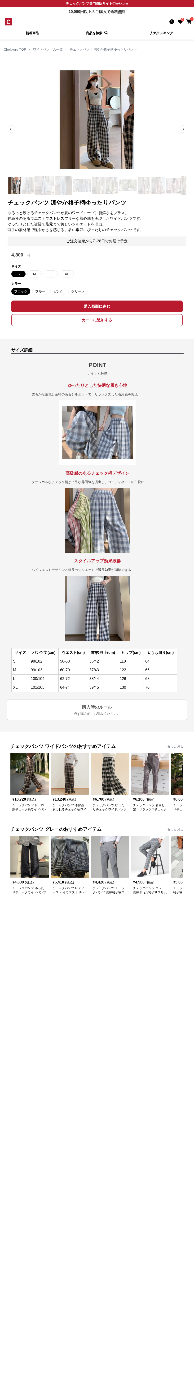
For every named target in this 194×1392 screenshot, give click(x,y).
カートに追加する (97, 320)
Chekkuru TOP (15, 49)
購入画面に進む (97, 306)
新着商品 (32, 33)
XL (67, 274)
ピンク (58, 291)
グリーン (77, 291)
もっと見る (175, 746)
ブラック (20, 291)
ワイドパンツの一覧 (48, 49)
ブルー (40, 291)
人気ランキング (161, 33)
